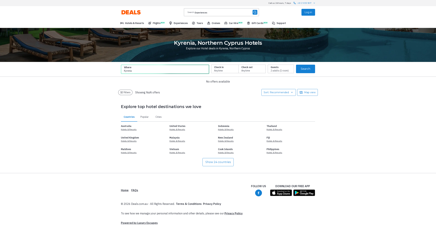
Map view (310, 92)
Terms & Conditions (189, 204)
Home (125, 190)
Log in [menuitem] (308, 12)
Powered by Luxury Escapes (139, 223)
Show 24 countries (218, 162)
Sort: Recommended (276, 92)
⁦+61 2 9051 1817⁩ (304, 3)
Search (305, 68)
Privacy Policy (212, 204)
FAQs (134, 190)
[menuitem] (132, 23)
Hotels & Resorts (129, 129)
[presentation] (221, 12)
